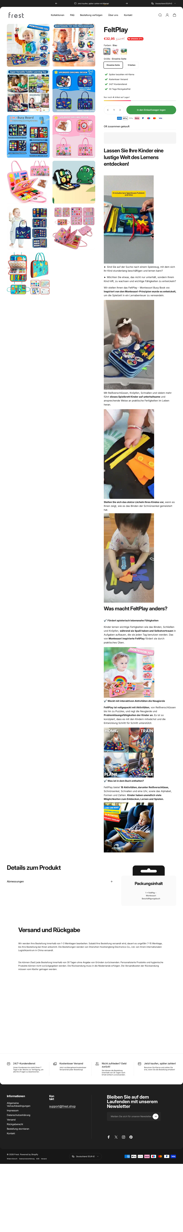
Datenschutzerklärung (18, 1115)
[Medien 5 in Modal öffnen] (28, 136)
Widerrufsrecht (12, 1159)
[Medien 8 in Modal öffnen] (73, 182)
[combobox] (163, 3)
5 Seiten (131, 65)
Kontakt (11, 1133)
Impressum (13, 1110)
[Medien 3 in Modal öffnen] (28, 91)
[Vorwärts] (127, 3)
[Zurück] (56, 3)
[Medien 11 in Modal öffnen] (28, 273)
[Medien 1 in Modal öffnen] (28, 45)
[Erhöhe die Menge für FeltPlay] (120, 110)
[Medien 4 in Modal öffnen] (73, 91)
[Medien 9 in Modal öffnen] (28, 227)
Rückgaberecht (15, 1124)
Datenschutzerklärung (26, 1159)
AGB (37, 1159)
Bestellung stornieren (18, 1128)
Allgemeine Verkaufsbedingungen (18, 1104)
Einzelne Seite (113, 65)
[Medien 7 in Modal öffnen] (28, 182)
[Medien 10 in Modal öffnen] (73, 227)
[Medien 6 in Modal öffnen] (73, 136)
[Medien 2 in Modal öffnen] (73, 45)
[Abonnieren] (155, 1116)
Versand (11, 1119)
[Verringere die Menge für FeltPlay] (107, 110)
